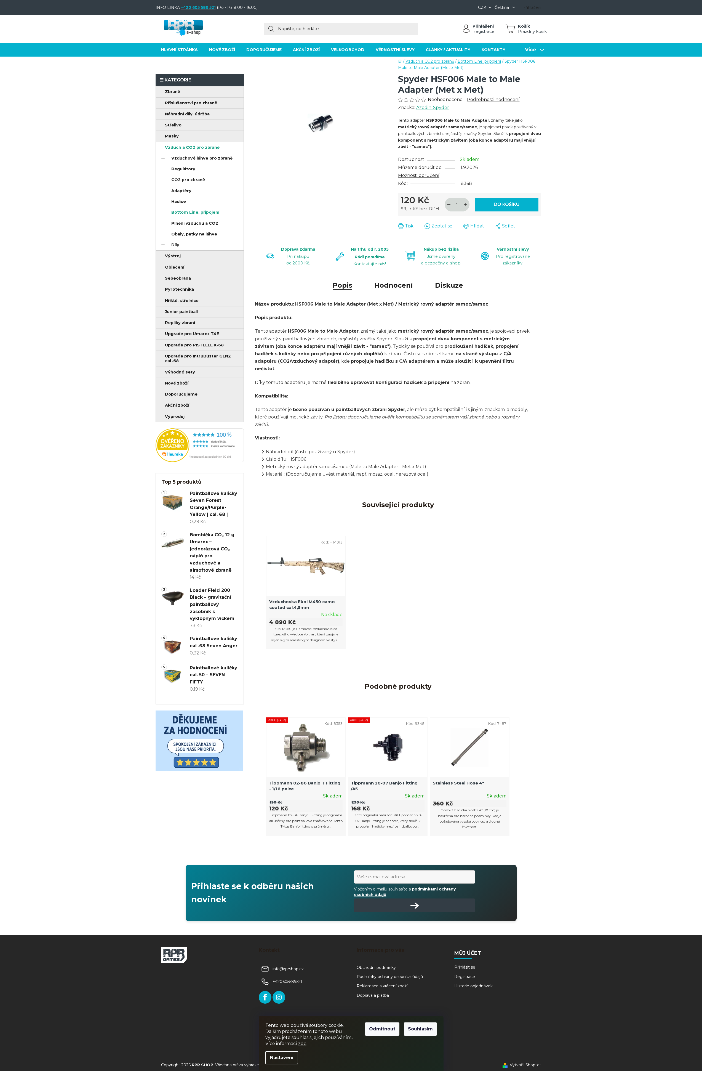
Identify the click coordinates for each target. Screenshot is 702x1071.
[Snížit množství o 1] (449, 204)
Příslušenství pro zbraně (191, 102)
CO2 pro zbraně (188, 179)
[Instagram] (279, 997)
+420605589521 (287, 981)
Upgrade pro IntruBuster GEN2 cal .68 (198, 358)
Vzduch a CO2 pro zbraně (192, 147)
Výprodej (175, 416)
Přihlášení (483, 26)
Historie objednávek (473, 985)
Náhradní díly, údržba (187, 114)
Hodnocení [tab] (393, 285)
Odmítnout (382, 1029)
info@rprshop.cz (288, 968)
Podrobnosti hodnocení (493, 99)
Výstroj (173, 255)
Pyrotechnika (179, 289)
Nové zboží (176, 383)
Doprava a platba (373, 995)
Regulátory (183, 168)
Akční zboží (177, 405)
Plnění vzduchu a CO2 (194, 223)
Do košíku (506, 204)
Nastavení (281, 1057)
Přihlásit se (464, 967)
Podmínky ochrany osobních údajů (390, 976)
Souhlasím (420, 1029)
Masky (172, 136)
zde (302, 1043)
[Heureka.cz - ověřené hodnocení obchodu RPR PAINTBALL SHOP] (200, 445)
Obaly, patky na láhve (194, 234)
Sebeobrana (178, 278)
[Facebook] (265, 997)
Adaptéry (181, 190)
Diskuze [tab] (449, 285)
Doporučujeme (181, 394)
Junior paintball (181, 311)
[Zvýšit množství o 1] (465, 204)
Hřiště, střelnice (182, 300)
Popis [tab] (342, 285)
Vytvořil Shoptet (525, 1064)
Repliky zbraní (180, 322)
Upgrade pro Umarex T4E (192, 333)
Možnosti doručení (418, 175)
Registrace (484, 31)
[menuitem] (179, 49)
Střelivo (173, 125)
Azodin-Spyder (432, 107)
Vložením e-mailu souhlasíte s (405, 892)
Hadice (178, 201)
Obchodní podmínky (376, 967)
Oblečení (174, 267)
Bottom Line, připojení (195, 212)
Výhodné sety (180, 372)
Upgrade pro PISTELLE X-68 (194, 345)
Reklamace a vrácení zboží (382, 985)
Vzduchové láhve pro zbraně (202, 158)
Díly (175, 244)
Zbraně (172, 91)
